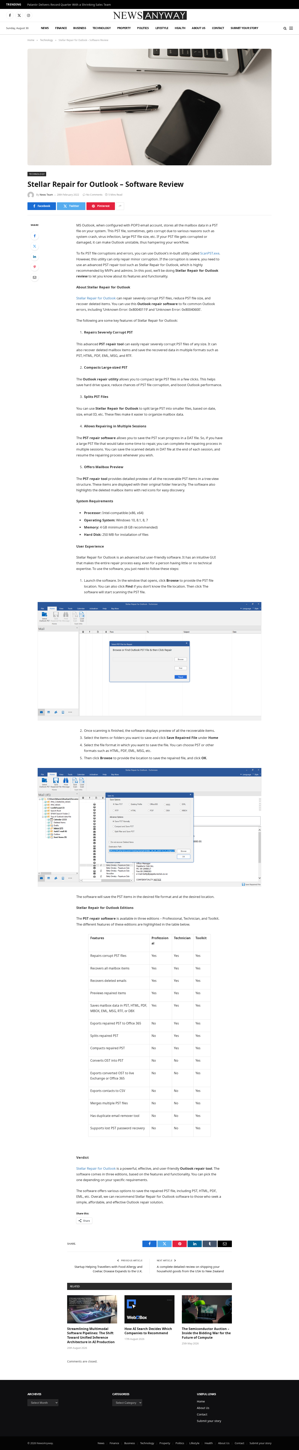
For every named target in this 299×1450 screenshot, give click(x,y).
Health (180, 28)
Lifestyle (161, 28)
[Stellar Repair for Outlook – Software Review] (149, 107)
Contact (218, 28)
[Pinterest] (35, 267)
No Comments (94, 194)
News (45, 28)
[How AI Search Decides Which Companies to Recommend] (149, 1309)
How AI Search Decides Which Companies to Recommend (148, 1331)
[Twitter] (35, 246)
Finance (61, 28)
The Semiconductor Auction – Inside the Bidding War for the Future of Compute (206, 1333)
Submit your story (244, 28)
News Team (46, 194)
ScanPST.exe (209, 253)
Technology (102, 28)
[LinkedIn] (35, 256)
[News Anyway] (149, 15)
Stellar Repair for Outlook (96, 298)
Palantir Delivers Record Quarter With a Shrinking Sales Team (69, 4)
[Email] (35, 277)
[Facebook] (35, 236)
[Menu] (291, 28)
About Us (198, 28)
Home (201, 1401)
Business (79, 28)
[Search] (285, 28)
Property (124, 28)
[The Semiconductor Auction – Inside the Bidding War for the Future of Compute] (207, 1309)
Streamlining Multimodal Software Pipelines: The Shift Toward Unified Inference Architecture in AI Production (91, 1335)
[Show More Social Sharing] (120, 206)
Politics (143, 28)
